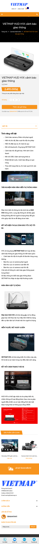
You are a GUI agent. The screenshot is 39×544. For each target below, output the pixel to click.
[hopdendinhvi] (19, 4)
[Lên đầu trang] (36, 533)
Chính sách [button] (5, 501)
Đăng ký (33, 526)
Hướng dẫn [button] (5, 506)
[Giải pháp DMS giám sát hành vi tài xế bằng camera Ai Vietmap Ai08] (9, 445)
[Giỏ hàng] (26, 9)
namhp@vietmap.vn (11, 495)
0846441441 (13, 111)
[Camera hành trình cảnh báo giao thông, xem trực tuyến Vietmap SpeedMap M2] (29, 445)
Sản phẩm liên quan (12, 432)
